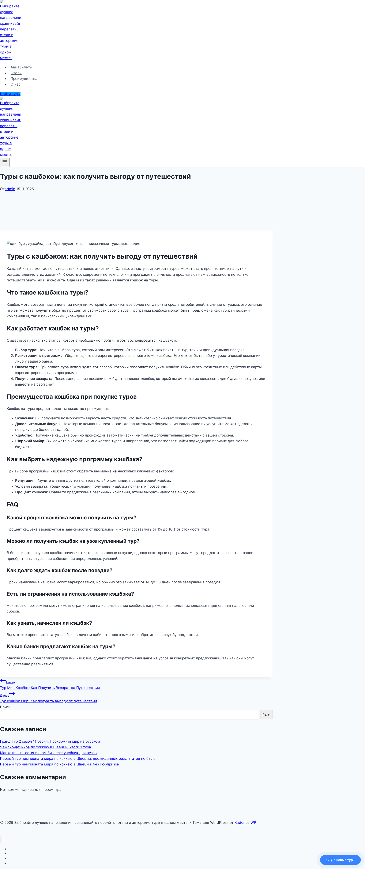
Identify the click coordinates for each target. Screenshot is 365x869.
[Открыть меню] (5, 162)
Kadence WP (245, 822)
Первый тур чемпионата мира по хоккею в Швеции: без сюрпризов (59, 764)
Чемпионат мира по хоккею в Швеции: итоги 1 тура (45, 747)
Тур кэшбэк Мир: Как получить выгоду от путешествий (48, 698)
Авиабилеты (22, 67)
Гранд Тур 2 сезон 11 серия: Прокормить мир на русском (50, 741)
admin (10, 189)
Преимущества (24, 78)
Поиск (5, 707)
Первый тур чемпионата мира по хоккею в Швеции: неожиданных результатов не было (77, 758)
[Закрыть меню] (1, 839)
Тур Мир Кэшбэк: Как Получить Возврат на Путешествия (50, 685)
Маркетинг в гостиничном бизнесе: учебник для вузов (48, 753)
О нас (15, 84)
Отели (16, 73)
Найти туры (10, 94)
